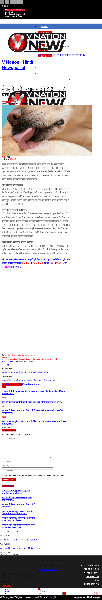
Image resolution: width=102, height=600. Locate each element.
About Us (9, 12)
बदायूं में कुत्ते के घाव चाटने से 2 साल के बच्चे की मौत (19, 355)
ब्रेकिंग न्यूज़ (13, 102)
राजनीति (78, 73)
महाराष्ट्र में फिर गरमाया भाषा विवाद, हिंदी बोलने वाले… (21, 548)
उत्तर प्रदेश (8, 102)
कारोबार (78, 79)
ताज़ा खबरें (4, 102)
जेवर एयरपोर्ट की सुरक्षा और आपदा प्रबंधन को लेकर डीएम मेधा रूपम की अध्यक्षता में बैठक (29, 380)
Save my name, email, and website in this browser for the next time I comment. (34, 475)
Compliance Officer (13, 16)
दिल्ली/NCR (46, 67)
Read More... (7, 586)
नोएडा (43, 61)
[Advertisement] (36, 287)
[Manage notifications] (96, 594)
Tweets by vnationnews (49, 570)
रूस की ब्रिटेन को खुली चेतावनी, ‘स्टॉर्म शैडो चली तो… (20, 539)
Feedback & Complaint (15, 14)
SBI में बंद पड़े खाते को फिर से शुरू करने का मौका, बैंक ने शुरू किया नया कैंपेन (25, 372)
